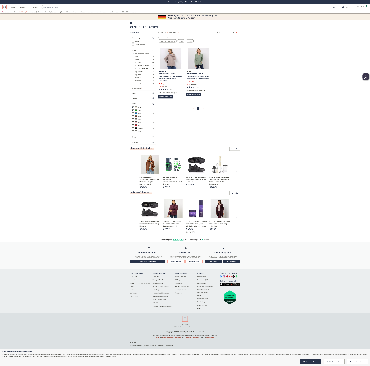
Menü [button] (13, 7)
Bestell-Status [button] (194, 261)
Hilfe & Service (157, 303)
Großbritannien (182, 327)
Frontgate (146, 345)
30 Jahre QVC (23, 12)
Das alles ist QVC (202, 280)
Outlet (199, 308)
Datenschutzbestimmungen (172, 337)
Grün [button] (181, 41)
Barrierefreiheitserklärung (205, 286)
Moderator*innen (202, 298)
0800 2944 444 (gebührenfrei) (140, 283)
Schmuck (82, 12)
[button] (345, 7)
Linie (133, 93)
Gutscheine (178, 283)
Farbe (134, 104)
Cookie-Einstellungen (357, 362)
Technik (134, 12)
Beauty (75, 12)
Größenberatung (158, 283)
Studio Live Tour (202, 305)
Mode (68, 12)
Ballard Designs (138, 345)
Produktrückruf (134, 296)
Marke (134, 50)
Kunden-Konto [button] (176, 261)
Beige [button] (190, 41)
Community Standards (192, 337)
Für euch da (178, 293)
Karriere (199, 295)
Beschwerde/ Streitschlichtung (162, 306)
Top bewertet (53, 12)
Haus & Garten (113, 12)
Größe (134, 98)
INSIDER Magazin (180, 276)
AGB (157, 337)
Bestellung (156, 276)
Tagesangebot (6, 12)
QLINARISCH (124, 12)
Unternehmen (201, 276)
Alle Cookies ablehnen (334, 362)
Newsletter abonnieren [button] (148, 261)
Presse (132, 290)
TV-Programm (179, 280)
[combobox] (187, 7)
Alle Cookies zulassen (310, 362)
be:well (44, 12)
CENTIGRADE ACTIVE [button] (168, 41)
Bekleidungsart (137, 38)
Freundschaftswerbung (182, 286)
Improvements (169, 345)
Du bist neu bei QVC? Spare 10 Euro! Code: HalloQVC (184, 2)
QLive (132, 286)
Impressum (210, 337)
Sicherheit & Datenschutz (160, 296)
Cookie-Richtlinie (110, 356)
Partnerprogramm (180, 290)
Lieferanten (133, 293)
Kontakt (132, 280)
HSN (131, 345)
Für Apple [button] (213, 261)
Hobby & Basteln (101, 12)
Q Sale (62, 12)
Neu (15, 12)
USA (175, 327)
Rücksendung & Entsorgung (161, 293)
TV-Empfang (201, 302)
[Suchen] (334, 7)
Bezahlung (156, 290)
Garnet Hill (153, 345)
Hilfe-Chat (133, 276)
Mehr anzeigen (136, 88)
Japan (194, 327)
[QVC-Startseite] (131, 23)
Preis (134, 137)
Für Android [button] (231, 261)
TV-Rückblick (34, 7)
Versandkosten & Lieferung (161, 286)
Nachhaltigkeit (201, 283)
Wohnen (90, 12)
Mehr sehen (235, 149)
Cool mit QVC (34, 12)
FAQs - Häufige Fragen (159, 299)
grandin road (161, 345)
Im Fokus (135, 142)
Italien (189, 327)
